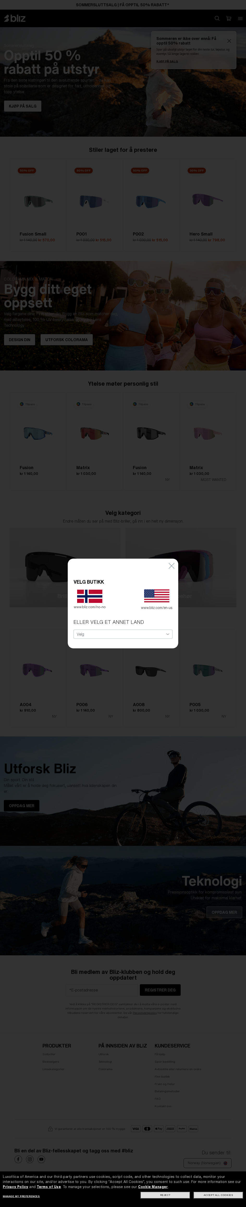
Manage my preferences (21, 1196)
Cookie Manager (153, 1186)
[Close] (171, 566)
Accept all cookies (218, 1195)
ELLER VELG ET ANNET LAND (109, 622)
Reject (165, 1195)
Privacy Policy (15, 1186)
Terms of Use (49, 1186)
